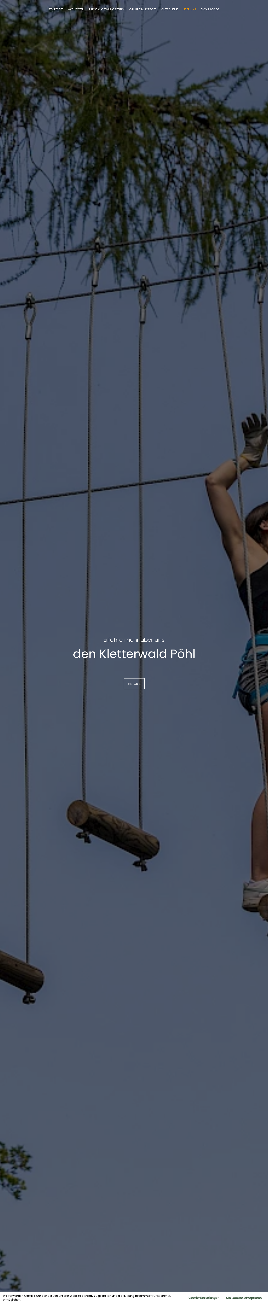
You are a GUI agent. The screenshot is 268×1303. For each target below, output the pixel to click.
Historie (134, 684)
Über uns (189, 9)
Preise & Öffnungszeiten (107, 9)
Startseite (56, 9)
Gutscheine (169, 9)
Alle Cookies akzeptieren (244, 1298)
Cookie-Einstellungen (204, 1298)
